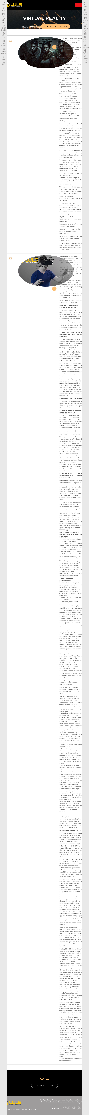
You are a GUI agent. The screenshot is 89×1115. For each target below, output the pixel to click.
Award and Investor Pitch (85, 60)
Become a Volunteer (85, 41)
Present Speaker (61, 1100)
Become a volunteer (55, 26)
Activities (54, 1100)
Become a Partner (85, 21)
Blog (80, 5)
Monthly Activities (3, 52)
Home (41, 1100)
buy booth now (44, 1085)
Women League (85, 6)
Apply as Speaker (3, 37)
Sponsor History (85, 13)
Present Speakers (3, 29)
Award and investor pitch (51, 1102)
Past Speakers (3, 44)
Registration (29, 27)
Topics (44, 1100)
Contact (43, 1102)
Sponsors (49, 1100)
